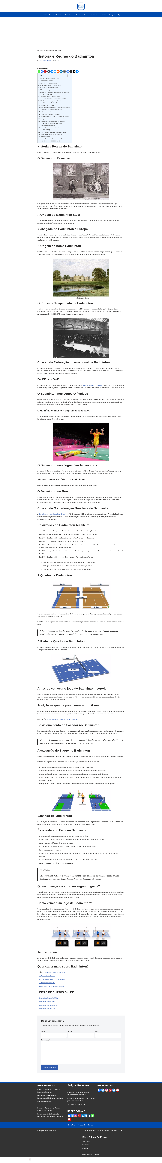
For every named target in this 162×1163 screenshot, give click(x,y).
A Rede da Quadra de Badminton (50, 114)
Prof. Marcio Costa (45, 60)
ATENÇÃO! (49, 129)
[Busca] (119, 15)
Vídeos (84, 15)
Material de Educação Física (48, 998)
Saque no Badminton (44, 1101)
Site (96, 1031)
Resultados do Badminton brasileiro (51, 109)
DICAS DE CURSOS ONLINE (52, 141)
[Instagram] (75, 1115)
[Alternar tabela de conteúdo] (68, 75)
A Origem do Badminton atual (48, 83)
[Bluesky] (77, 71)
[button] (62, 14)
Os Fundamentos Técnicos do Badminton (53, 979)
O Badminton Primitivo (46, 80)
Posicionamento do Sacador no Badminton (53, 121)
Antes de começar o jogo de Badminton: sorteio (55, 116)
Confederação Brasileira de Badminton (52, 514)
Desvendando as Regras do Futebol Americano (62, 719)
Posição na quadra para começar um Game (54, 119)
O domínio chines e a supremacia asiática (54, 98)
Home (39, 50)
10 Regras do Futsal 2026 (76, 1104)
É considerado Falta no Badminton (51, 128)
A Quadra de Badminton (48, 112)
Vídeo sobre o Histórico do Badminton (53, 103)
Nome (43, 1031)
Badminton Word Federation (92, 385)
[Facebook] (42, 71)
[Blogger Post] (64, 71)
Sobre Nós (71, 1125)
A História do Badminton (47, 983)
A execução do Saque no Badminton (51, 123)
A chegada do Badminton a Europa (50, 85)
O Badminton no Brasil (47, 105)
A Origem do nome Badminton (49, 87)
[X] (70, 71)
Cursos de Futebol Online (47, 1008)
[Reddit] (58, 71)
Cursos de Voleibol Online (48, 1005)
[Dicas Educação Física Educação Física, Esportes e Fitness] (81, 6)
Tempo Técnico (45, 136)
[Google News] (67, 71)
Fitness (77, 15)
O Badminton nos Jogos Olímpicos (50, 96)
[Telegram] (55, 71)
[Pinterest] (45, 71)
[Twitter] (72, 1115)
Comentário (45, 1040)
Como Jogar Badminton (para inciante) (52, 986)
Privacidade (82, 1125)
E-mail (70, 1031)
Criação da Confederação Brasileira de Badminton (55, 107)
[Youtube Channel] (69, 1119)
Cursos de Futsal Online (47, 1001)
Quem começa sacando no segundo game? (54, 132)
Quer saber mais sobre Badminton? (51, 139)
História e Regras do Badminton (49, 78)
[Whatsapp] (39, 71)
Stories (44, 15)
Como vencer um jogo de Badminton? (52, 134)
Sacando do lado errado (48, 125)
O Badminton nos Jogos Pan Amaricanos (52, 101)
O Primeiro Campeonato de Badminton (51, 90)
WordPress (52, 1130)
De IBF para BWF (47, 94)
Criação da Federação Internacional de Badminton (55, 92)
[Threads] (74, 71)
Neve (39, 1130)
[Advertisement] (81, 30)
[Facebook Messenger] (51, 71)
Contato (103, 15)
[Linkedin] (61, 71)
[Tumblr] (48, 71)
